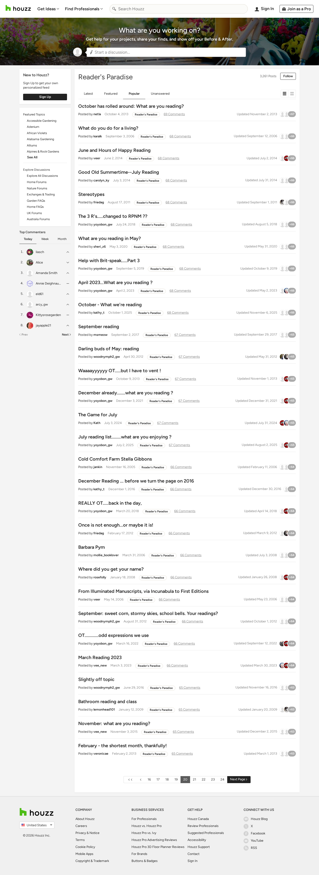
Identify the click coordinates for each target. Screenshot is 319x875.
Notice (94, 833)
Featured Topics (34, 114)
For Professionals (144, 819)
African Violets (37, 133)
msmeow (100, 335)
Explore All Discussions (42, 175)
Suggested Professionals (206, 833)
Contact (193, 854)
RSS (254, 848)
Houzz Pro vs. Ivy (143, 833)
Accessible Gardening (42, 120)
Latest (88, 94)
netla (97, 114)
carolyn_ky (101, 180)
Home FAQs (35, 206)
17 (158, 779)
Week (45, 239)
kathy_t (99, 313)
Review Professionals (203, 826)
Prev (24, 334)
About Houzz (85, 819)
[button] (166, 52)
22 (204, 779)
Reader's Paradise (146, 114)
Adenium (33, 126)
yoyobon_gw (102, 224)
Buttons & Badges (144, 861)
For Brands (139, 854)
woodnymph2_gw (106, 357)
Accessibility (197, 840)
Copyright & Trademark (92, 861)
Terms (80, 840)
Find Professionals (82, 8)
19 (176, 779)
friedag (98, 202)
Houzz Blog (259, 819)
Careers (81, 826)
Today (28, 239)
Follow (288, 76)
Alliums (32, 145)
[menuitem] (48, 9)
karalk (97, 136)
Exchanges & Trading (41, 194)
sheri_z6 (99, 247)
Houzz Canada (198, 819)
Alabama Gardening (40, 139)
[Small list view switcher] (284, 93)
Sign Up (45, 97)
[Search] (114, 9)
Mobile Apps (84, 854)
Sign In (193, 861)
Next (65, 334)
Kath (96, 423)
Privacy (80, 833)
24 (222, 779)
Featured (110, 94)
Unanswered (160, 94)
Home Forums (36, 182)
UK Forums (34, 213)
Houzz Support (199, 847)
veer (96, 158)
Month (62, 239)
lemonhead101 (104, 710)
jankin (97, 467)
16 (149, 779)
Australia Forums (38, 219)
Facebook (258, 833)
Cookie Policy (85, 847)
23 (213, 779)
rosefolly (99, 577)
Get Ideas (46, 8)
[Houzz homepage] (18, 8)
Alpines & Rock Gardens (43, 151)
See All (32, 157)
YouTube (257, 841)
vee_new (100, 665)
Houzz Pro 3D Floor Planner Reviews (157, 847)
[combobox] (179, 9)
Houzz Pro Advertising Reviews (154, 840)
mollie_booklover (106, 555)
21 (194, 779)
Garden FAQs (36, 200)
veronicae (100, 754)
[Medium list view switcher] (292, 93)
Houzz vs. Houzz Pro (146, 826)
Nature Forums (37, 188)
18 (167, 779)
